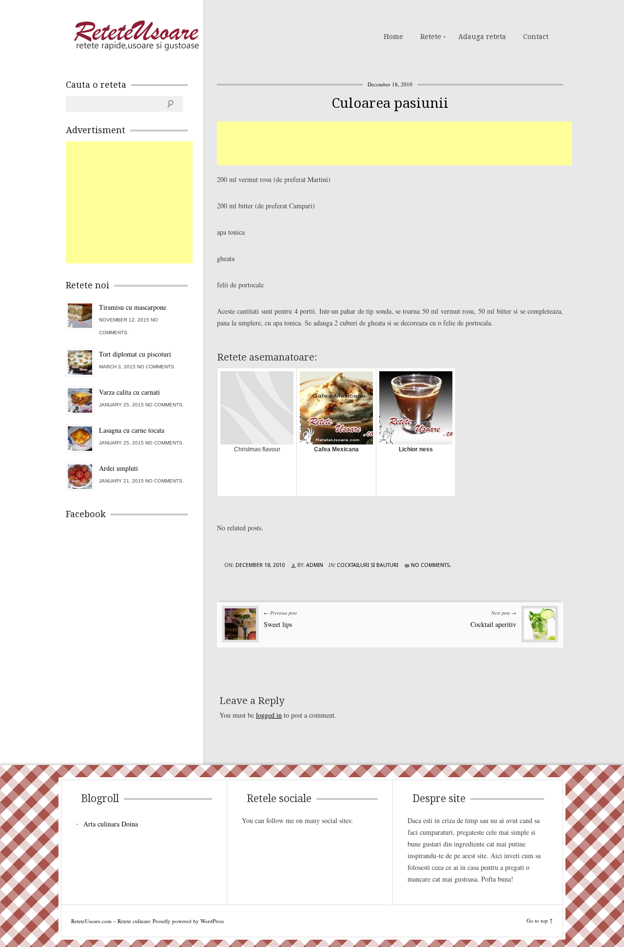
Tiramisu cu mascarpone (132, 307)
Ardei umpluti (118, 468)
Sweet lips (278, 624)
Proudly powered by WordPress (188, 921)
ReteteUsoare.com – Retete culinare (136, 36)
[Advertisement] (394, 143)
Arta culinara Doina (110, 823)
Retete (430, 36)
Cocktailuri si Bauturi (367, 565)
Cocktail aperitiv (493, 624)
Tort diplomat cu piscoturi (135, 354)
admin (314, 565)
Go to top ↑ (539, 920)
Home (393, 36)
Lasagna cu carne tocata (131, 430)
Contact (535, 36)
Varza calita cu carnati (129, 392)
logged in (269, 715)
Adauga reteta (482, 36)
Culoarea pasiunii (390, 103)
